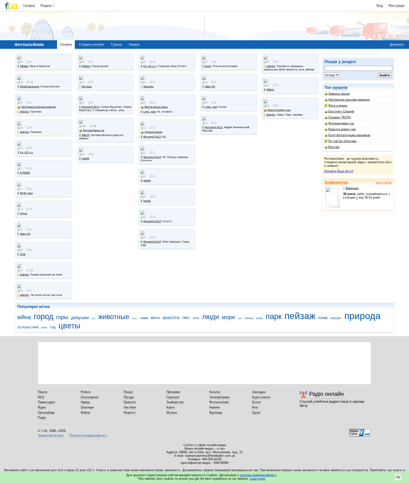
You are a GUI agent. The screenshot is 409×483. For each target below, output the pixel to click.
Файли (85, 412)
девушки (80, 317)
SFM (22, 254)
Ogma (23, 213)
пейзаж (300, 316)
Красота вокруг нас (342, 129)
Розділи (46, 5)
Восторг (334, 147)
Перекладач (46, 402)
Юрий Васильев (29, 86)
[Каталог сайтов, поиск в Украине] (359, 431)
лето (196, 318)
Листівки (130, 407)
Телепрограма (219, 397)
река (44, 327)
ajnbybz (24, 111)
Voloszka (148, 86)
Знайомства (336, 182)
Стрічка (116, 44)
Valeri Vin (25, 233)
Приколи (130, 402)
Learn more (257, 478)
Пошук (128, 392)
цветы (69, 325)
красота (171, 317)
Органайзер (46, 412)
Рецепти (129, 412)
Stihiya (270, 89)
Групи (256, 412)
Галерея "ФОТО (339, 117)
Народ (85, 402)
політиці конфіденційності (258, 475)
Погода (129, 397)
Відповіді (215, 412)
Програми (173, 392)
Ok (398, 477)
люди (210, 316)
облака (249, 318)
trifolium (86, 66)
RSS (41, 397)
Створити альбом (91, 44)
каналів (340, 87)
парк (274, 316)
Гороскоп (172, 397)
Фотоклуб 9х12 (90, 106)
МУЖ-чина (26, 193)
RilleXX (86, 135)
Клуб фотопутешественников (349, 135)
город (43, 316)
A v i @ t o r (26, 152)
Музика (171, 412)
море (228, 317)
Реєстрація (396, 5)
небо (240, 318)
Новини (214, 407)
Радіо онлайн (326, 394)
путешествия (28, 327)
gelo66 (85, 158)
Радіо (42, 417)
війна (24, 317)
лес (186, 317)
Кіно (255, 407)
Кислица (87, 86)
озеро (259, 318)
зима (144, 318)
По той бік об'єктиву (342, 141)
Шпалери (87, 407)
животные (113, 316)
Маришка (352, 188)
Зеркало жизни (339, 93)
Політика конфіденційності (88, 435)
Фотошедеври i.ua (341, 123)
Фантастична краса (156, 106)
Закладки (259, 392)
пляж (323, 318)
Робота (86, 392)
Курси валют (261, 397)
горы (62, 317)
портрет (336, 318)
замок (134, 318)
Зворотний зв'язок (50, 435)
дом (93, 318)
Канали (134, 44)
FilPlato (24, 66)
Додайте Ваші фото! (338, 171)
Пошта (42, 392)
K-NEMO (25, 172)
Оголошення (89, 397)
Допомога (397, 44)
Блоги (256, 402)
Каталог (215, 392)
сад (53, 327)
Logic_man (149, 111)
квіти (155, 318)
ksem (208, 66)
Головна (29, 5)
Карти (170, 407)
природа (362, 316)
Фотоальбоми (219, 402)
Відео (42, 407)
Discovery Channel (341, 111)
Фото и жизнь (337, 105)
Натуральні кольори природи (349, 99)
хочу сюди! (384, 182)
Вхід (380, 5)
